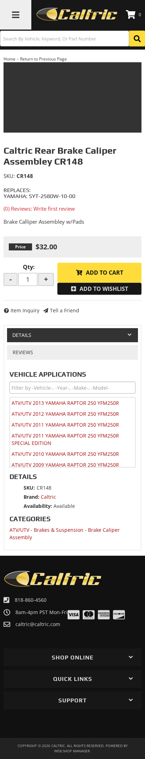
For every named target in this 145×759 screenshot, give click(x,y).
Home (9, 59)
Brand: (31, 496)
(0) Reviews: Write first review (39, 208)
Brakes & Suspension (58, 530)
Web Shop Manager (72, 750)
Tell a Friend (64, 310)
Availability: (38, 506)
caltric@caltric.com (37, 624)
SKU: (9, 175)
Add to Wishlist (104, 289)
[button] (72, 38)
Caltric (48, 496)
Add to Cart (104, 272)
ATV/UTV (19, 530)
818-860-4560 (30, 600)
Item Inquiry (25, 310)
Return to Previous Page (43, 59)
